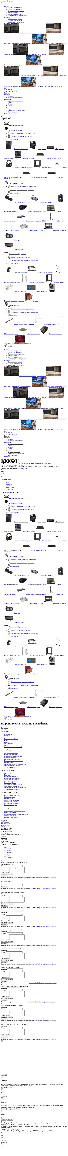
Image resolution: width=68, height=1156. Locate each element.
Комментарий (5, 872)
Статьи (10, 105)
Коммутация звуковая (10, 754)
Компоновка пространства (16, 22)
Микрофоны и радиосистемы (13, 756)
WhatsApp (4, 838)
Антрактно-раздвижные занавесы (14, 811)
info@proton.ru (23, 468)
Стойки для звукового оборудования (15, 764)
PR (9, 107)
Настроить (4, 1087)
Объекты (10, 96)
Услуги (6, 88)
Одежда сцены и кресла (15, 14)
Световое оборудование (15, 9)
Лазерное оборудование (11, 779)
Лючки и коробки (9, 797)
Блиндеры (7, 775)
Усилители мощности (10, 767)
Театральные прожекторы (12, 789)
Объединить (11, 1109)
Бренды (6, 93)
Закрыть (3, 1075)
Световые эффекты (10, 783)
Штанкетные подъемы (11, 817)
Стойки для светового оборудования (15, 787)
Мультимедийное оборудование (17, 15)
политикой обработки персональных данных (42, 877)
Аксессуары (8, 773)
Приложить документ (7, 874)
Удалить (10, 1119)
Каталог (6, 6)
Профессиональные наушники (13, 761)
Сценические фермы (10, 805)
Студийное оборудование (12, 765)
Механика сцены (13, 12)
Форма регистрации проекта (16, 110)
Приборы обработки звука (12, 759)
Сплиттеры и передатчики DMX (14, 786)
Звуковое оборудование (15, 7)
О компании (8, 89)
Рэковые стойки (9, 762)
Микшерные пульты (10, 757)
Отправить (4, 876)
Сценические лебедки (11, 801)
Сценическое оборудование (16, 11)
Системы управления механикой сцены (16, 814)
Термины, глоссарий (14, 109)
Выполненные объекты (11, 739)
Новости (10, 104)
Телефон (3, 866)
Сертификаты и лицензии (15, 101)
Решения (7, 17)
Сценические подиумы (11, 803)
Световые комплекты (10, 781)
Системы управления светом (13, 784)
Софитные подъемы (10, 815)
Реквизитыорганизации (4, 840)
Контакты (7, 113)
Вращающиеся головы (11, 776)
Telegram (3, 836)
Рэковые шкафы (9, 798)
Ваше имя (4, 864)
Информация (8, 99)
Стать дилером (12, 91)
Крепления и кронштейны (12, 795)
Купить (10, 1087)
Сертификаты (8, 743)
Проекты (7, 94)
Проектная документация (15, 97)
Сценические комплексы (11, 800)
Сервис (10, 102)
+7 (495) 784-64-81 (6, 492)
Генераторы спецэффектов (12, 778)
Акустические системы (11, 753)
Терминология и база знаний (13, 747)
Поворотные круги (10, 812)
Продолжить (4, 728)
